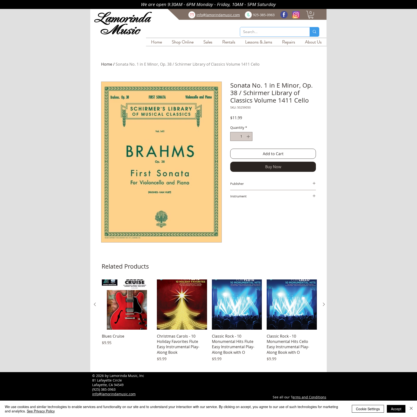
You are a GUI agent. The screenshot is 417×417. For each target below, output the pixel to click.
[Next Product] (324, 304)
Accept (396, 408)
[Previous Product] (95, 304)
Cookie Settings (368, 408)
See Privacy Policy (41, 411)
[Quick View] (127, 304)
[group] (209, 323)
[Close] (411, 408)
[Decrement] (234, 136)
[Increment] (249, 136)
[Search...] (314, 31)
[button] (310, 15)
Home (106, 64)
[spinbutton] (241, 136)
